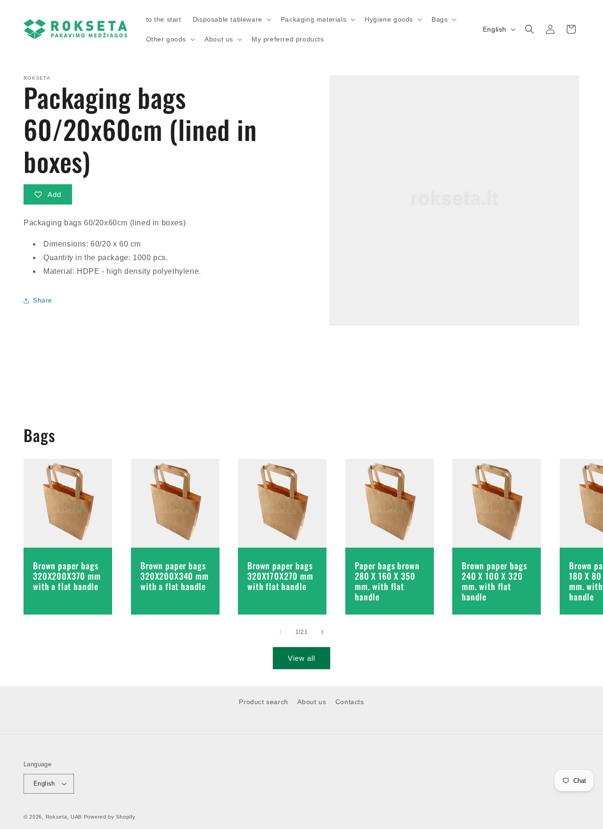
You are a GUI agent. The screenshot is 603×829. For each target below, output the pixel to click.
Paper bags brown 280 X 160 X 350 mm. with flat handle (387, 581)
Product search (263, 702)
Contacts (349, 702)
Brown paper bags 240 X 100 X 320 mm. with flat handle (494, 581)
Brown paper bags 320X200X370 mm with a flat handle (67, 575)
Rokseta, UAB (64, 817)
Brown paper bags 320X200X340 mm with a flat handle (174, 575)
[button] (231, 19)
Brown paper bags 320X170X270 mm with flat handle (280, 575)
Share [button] (42, 300)
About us (311, 702)
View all (301, 658)
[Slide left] (280, 632)
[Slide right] (322, 632)
